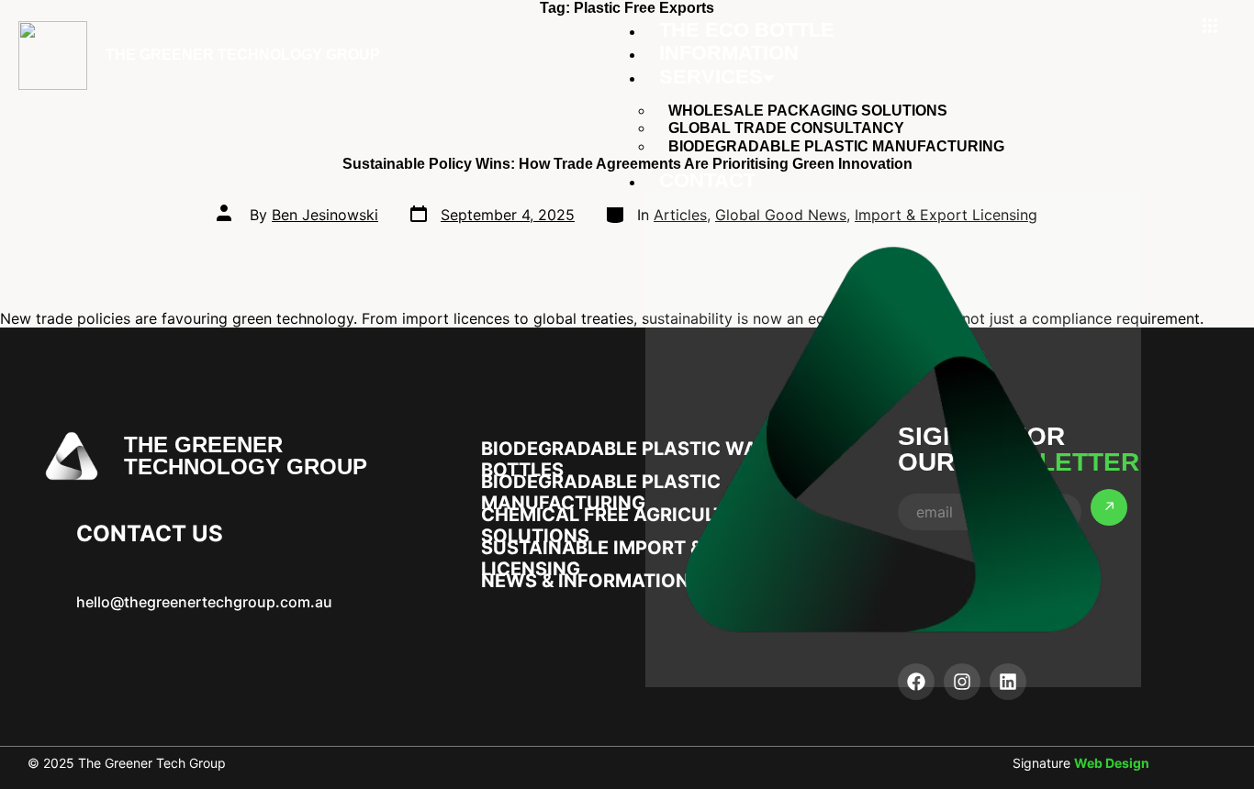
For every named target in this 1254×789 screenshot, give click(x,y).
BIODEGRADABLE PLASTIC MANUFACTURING (836, 146)
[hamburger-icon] (1210, 26)
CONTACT (707, 180)
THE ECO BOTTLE (746, 29)
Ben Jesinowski (325, 215)
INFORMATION (729, 52)
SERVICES (711, 76)
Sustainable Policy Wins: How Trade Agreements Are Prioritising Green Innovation (627, 164)
